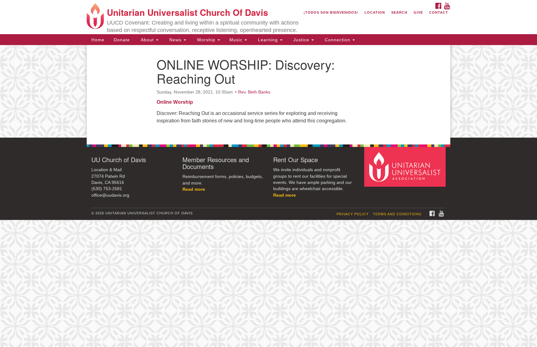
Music (236, 39)
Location (375, 12)
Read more (193, 189)
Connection (337, 39)
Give (418, 12)
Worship (206, 39)
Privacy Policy (353, 214)
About (147, 39)
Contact (438, 12)
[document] (268, 91)
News (175, 39)
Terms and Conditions (397, 214)
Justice (301, 39)
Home (97, 39)
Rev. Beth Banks (254, 91)
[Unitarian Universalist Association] (406, 166)
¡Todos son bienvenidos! (331, 12)
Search (399, 12)
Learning (267, 39)
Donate (122, 39)
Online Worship (175, 102)
